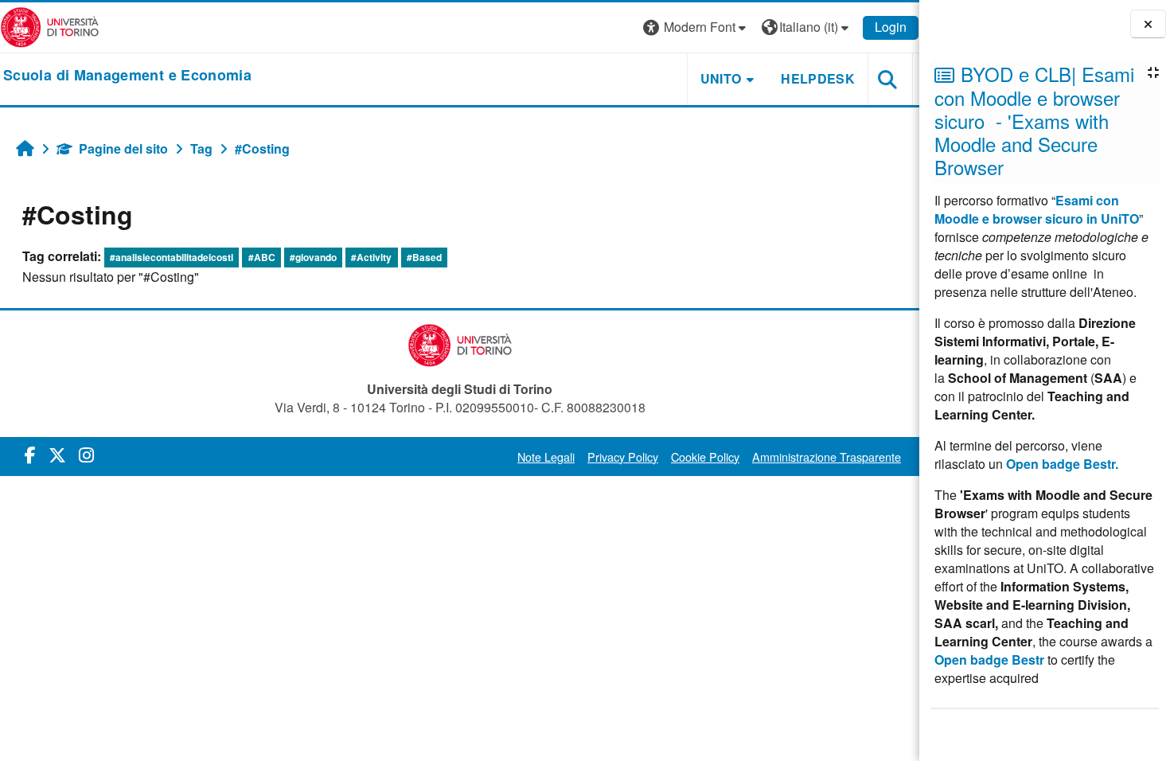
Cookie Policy (705, 456)
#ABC (261, 257)
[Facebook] (30, 454)
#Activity (371, 257)
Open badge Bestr (989, 659)
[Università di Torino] (49, 26)
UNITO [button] (721, 78)
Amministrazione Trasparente (826, 456)
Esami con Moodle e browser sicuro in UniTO (1036, 209)
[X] (57, 454)
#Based (424, 257)
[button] (696, 27)
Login (891, 27)
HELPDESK (818, 78)
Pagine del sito (123, 148)
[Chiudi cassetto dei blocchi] (1148, 24)
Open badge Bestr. (1062, 464)
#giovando (313, 257)
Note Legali (546, 456)
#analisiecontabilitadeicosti (171, 257)
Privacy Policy (622, 456)
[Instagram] (86, 454)
